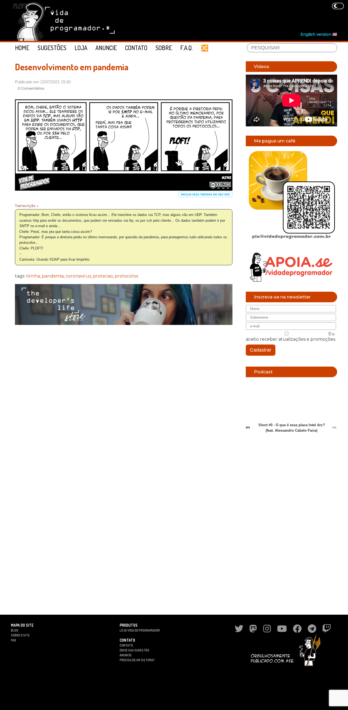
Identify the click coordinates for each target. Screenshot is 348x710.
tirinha (33, 276)
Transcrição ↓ (27, 205)
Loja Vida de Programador (140, 630)
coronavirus (78, 276)
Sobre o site (20, 635)
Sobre (164, 47)
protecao (103, 276)
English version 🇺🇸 (318, 34)
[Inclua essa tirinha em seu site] (205, 196)
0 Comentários (31, 88)
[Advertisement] (238, 16)
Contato (136, 47)
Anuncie (106, 47)
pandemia (53, 276)
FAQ (13, 640)
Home (22, 47)
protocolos (126, 276)
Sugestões (52, 47)
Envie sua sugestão (134, 650)
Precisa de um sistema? (137, 660)
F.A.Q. (186, 47)
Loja (80, 47)
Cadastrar (260, 350)
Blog (14, 630)
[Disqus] (123, 399)
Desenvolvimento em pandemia (71, 66)
